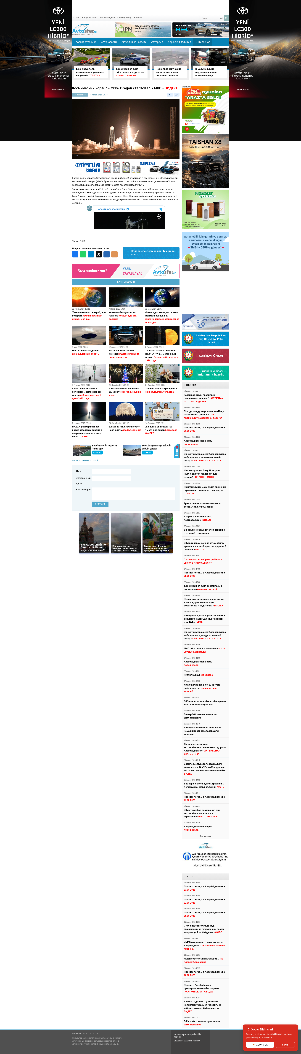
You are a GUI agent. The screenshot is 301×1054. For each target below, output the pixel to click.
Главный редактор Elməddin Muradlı (187, 1035)
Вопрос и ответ (89, 17)
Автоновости (109, 41)
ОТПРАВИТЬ (100, 504)
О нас (76, 17)
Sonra (285, 1044)
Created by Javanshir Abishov (187, 1040)
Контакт (138, 17)
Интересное (203, 41)
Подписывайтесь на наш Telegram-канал (152, 253)
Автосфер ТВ (82, 49)
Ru (226, 17)
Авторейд (157, 41)
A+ (176, 95)
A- (170, 95)
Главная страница (85, 41)
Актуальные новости (134, 43)
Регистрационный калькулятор (115, 17)
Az (221, 17)
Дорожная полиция (179, 41)
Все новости (205, 836)
